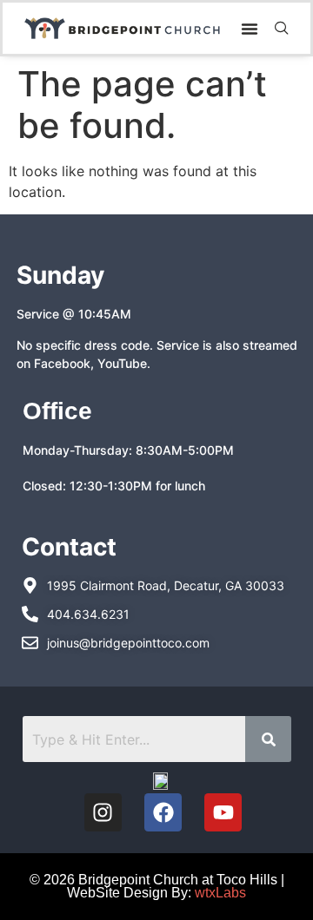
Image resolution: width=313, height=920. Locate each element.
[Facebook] (163, 812)
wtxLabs (220, 892)
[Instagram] (103, 812)
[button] (249, 29)
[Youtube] (223, 812)
